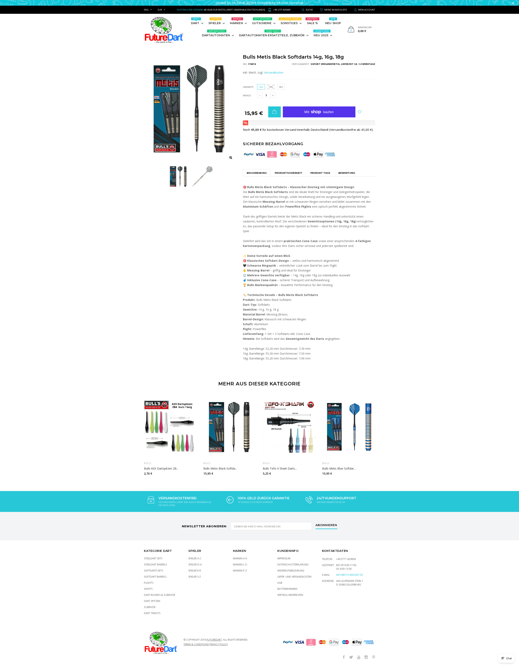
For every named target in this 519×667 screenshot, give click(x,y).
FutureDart (214, 639)
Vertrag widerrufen (290, 595)
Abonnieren (326, 525)
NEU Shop (333, 21)
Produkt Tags (320, 173)
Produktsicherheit (288, 173)
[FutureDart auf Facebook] (343, 657)
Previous (135, 433)
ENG (146, 9)
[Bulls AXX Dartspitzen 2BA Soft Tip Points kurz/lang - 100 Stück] (170, 427)
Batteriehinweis (287, 589)
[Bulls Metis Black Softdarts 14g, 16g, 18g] (230, 427)
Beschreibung (257, 173)
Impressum (283, 558)
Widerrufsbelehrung (290, 570)
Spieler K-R (194, 570)
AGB (279, 582)
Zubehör (149, 607)
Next (383, 433)
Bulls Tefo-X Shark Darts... (280, 468)
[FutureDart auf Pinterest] (373, 657)
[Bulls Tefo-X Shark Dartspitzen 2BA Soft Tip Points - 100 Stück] (289, 427)
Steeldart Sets (153, 558)
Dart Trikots (152, 613)
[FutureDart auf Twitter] (351, 657)
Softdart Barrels (155, 576)
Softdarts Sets (153, 570)
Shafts (148, 589)
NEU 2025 (321, 33)
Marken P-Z (240, 570)
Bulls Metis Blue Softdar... (339, 468)
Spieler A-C (194, 558)
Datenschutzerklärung (293, 564)
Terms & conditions (196, 644)
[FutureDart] (163, 29)
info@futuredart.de (349, 575)
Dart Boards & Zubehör (159, 595)
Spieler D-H (195, 564)
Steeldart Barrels (155, 564)
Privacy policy (218, 644)
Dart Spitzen (152, 601)
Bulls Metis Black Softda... (220, 468)
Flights (148, 582)
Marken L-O (240, 564)
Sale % (312, 21)
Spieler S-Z (194, 576)
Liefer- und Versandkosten (294, 576)
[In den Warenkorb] (274, 111)
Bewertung (346, 173)
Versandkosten (273, 72)
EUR (160, 9)
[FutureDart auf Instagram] (366, 657)
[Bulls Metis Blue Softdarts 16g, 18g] (348, 427)
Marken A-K (240, 558)
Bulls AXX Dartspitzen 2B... (161, 468)
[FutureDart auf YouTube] (358, 657)
